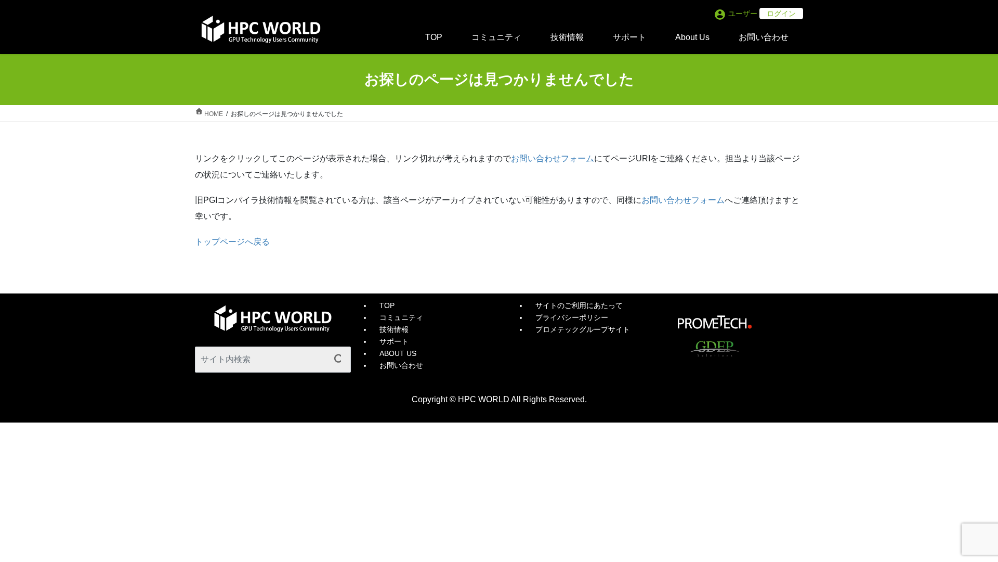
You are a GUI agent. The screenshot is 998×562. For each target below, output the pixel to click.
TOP (387, 305)
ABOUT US (397, 353)
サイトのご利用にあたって (579, 305)
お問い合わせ (401, 365)
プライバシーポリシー (571, 317)
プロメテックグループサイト (582, 329)
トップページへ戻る (232, 241)
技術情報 (394, 329)
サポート (394, 341)
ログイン (781, 13)
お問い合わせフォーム (552, 158)
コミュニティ (401, 317)
